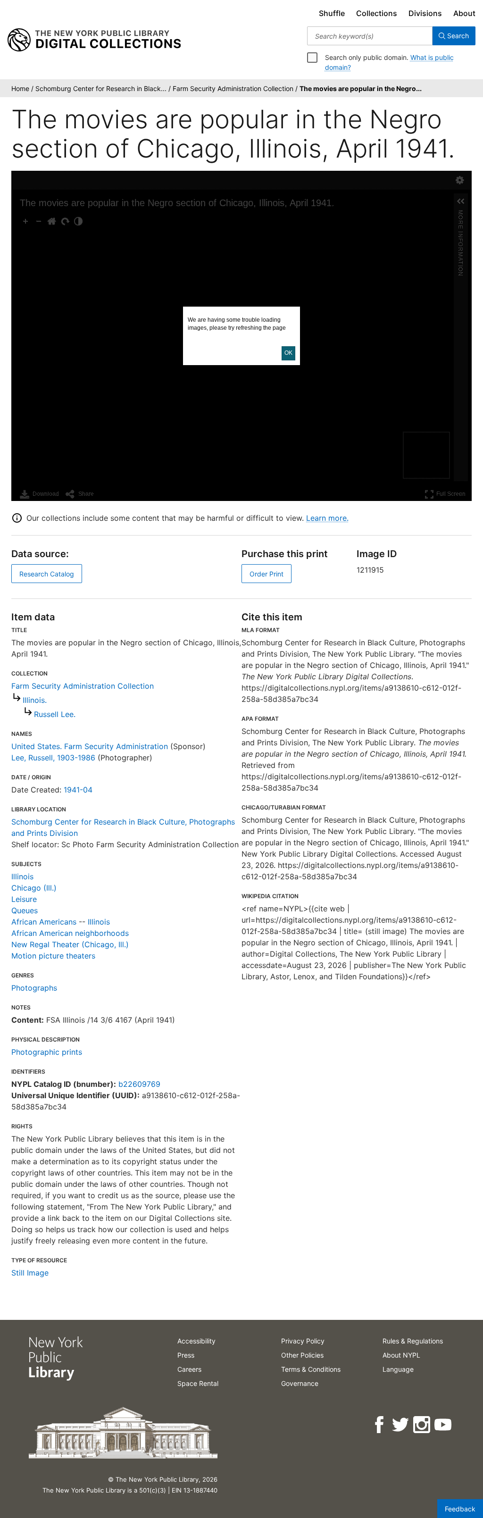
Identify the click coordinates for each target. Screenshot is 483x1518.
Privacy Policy (303, 1341)
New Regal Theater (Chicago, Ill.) (70, 944)
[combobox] (370, 35)
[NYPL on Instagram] (422, 1424)
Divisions (425, 13)
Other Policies (302, 1355)
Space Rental (197, 1383)
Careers (189, 1369)
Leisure (24, 899)
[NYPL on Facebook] (380, 1424)
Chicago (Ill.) (34, 887)
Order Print (266, 574)
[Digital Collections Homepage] (94, 40)
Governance (299, 1383)
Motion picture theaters (53, 955)
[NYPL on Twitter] (401, 1424)
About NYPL (401, 1355)
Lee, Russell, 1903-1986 (53, 757)
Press (185, 1355)
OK (288, 353)
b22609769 (139, 1084)
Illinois (22, 876)
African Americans (43, 921)
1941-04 (78, 789)
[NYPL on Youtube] (443, 1424)
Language (398, 1369)
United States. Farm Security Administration (89, 746)
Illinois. (35, 700)
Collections (376, 13)
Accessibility (196, 1341)
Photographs (34, 988)
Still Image (30, 1272)
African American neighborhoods (70, 933)
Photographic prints (46, 1052)
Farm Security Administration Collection (82, 686)
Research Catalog (46, 574)
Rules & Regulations (413, 1341)
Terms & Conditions (311, 1369)
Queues (24, 910)
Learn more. (327, 518)
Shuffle (332, 13)
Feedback (460, 1509)
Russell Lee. (54, 714)
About (464, 13)
